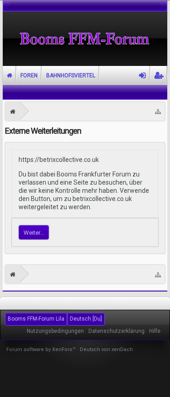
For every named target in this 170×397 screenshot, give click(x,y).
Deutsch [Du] (86, 319)
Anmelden (143, 75)
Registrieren (158, 75)
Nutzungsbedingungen (55, 331)
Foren (29, 75)
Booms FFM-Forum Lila (36, 319)
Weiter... (34, 232)
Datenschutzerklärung (116, 331)
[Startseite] (12, 111)
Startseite (9, 75)
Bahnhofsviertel (70, 75)
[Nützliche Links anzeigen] (158, 111)
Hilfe (154, 331)
